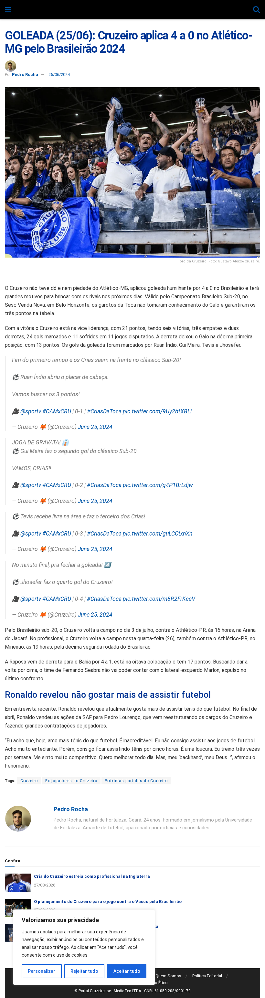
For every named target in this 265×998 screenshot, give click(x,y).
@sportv (30, 411)
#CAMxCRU (56, 411)
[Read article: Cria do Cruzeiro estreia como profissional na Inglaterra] (18, 883)
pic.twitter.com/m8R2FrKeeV (159, 599)
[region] (84, 947)
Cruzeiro (29, 781)
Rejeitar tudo (84, 971)
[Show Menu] (8, 10)
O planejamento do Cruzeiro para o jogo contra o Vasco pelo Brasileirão (108, 901)
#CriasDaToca (104, 411)
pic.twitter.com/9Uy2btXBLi (157, 411)
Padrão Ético (156, 982)
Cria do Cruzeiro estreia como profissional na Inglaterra (92, 876)
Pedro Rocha (25, 74)
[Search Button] (256, 10)
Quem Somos (168, 975)
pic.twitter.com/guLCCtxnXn (157, 533)
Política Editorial (207, 975)
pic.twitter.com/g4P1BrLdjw (158, 485)
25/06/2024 (59, 74)
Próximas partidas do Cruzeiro (136, 781)
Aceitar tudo (126, 971)
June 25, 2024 (95, 427)
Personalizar (41, 971)
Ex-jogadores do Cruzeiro (71, 781)
